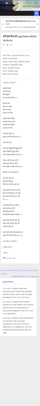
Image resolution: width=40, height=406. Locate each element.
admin (11, 45)
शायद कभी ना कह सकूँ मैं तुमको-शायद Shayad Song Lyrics (20, 22)
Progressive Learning (24, 4)
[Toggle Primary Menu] (36, 13)
